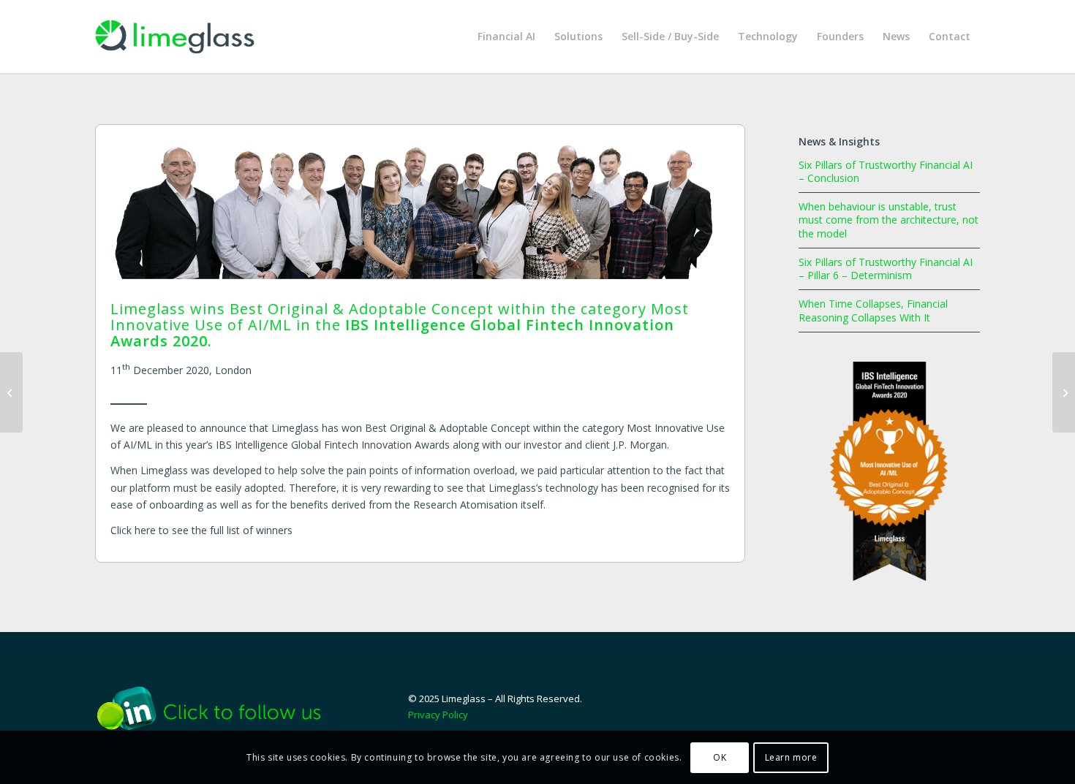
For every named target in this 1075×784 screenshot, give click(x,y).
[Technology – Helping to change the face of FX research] (11, 392)
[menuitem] (506, 36)
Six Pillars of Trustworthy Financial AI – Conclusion (886, 171)
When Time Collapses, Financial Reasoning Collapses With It (873, 310)
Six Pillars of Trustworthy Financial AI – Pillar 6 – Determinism (886, 268)
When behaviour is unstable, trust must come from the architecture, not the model (888, 219)
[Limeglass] (174, 36)
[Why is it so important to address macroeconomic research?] (1063, 392)
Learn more (791, 756)
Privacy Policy (438, 714)
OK (719, 756)
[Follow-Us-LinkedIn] (219, 708)
